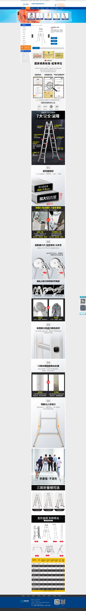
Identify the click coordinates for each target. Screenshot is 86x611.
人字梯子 (24, 34)
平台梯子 (24, 27)
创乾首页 (23, 8)
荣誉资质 (42, 8)
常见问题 (52, 8)
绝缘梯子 (24, 36)
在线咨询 (61, 0)
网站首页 (23, 595)
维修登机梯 (24, 29)
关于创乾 (61, 8)
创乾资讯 (47, 8)
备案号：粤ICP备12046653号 (61, 608)
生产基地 (37, 8)
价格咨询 (54, 38)
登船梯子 (24, 38)
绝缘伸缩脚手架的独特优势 (26, 60)
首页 (35, 25)
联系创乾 (64, 0)
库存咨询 (54, 43)
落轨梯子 (24, 40)
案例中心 (32, 8)
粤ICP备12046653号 (38, 603)
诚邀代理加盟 (57, 0)
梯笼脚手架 (24, 42)
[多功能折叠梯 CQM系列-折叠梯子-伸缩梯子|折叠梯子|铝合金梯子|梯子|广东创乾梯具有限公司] (25, 5)
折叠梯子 (41, 25)
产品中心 (27, 8)
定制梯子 (24, 44)
